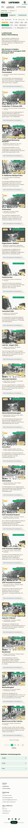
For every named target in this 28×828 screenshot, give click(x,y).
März (22, 22)
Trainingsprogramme (7, 797)
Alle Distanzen (5, 25)
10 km (16, 25)
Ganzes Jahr (5, 22)
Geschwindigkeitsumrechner (9, 799)
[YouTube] (15, 819)
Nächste (14, 748)
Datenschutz (5, 813)
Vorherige (7, 745)
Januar (11, 22)
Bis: (16, 19)
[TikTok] (19, 819)
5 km (11, 25)
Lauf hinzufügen (6, 788)
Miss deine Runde (6, 795)
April (26, 22)
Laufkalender (4, 10)
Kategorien (13, 15)
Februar (17, 22)
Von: (3, 19)
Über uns (4, 808)
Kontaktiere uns (6, 810)
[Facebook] (9, 819)
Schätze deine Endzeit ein (9, 801)
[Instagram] (12, 819)
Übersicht (12, 10)
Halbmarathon (22, 25)
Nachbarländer (23, 15)
